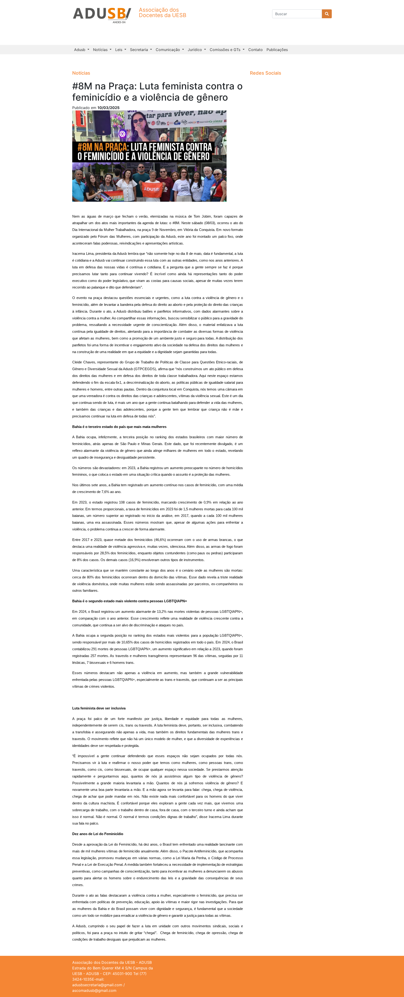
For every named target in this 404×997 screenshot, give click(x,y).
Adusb (80, 49)
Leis (119, 49)
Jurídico (195, 49)
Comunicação (168, 49)
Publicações (277, 49)
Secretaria (139, 49)
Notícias (101, 49)
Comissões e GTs (226, 49)
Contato (255, 49)
